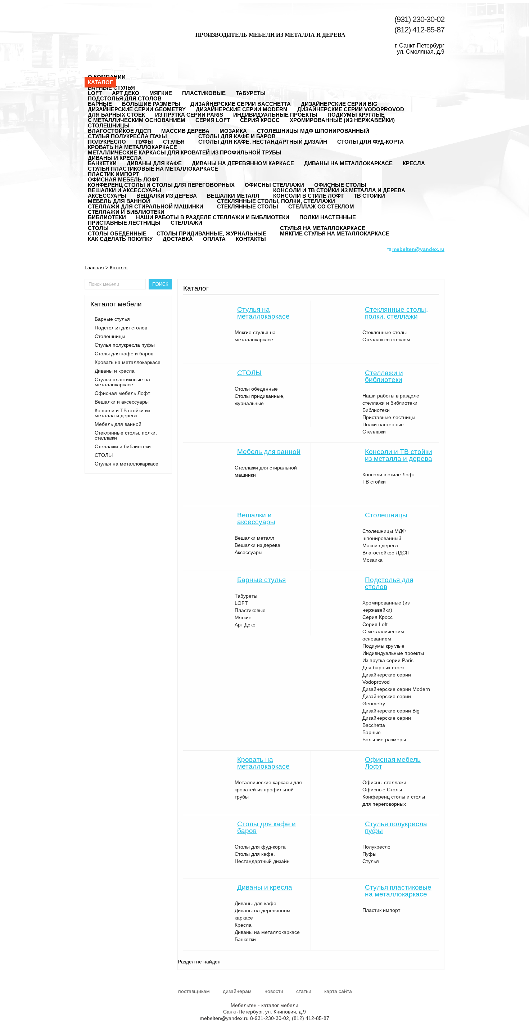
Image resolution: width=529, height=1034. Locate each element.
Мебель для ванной (119, 201)
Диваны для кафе (255, 903)
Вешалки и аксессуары (124, 190)
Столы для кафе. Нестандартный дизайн (262, 142)
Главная (94, 267)
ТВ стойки (369, 196)
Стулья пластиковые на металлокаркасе (153, 169)
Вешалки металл (254, 538)
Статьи (303, 991)
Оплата (214, 239)
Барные (371, 732)
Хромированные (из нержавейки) (342, 120)
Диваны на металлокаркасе (348, 163)
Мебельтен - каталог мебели (120, 26)
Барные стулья (111, 88)
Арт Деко (245, 625)
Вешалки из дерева (166, 196)
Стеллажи (186, 223)
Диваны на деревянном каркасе (243, 163)
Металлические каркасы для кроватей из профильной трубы (184, 152)
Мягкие (243, 617)
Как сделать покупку (120, 239)
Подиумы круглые (383, 646)
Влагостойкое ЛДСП (386, 553)
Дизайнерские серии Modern (396, 689)
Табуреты (251, 93)
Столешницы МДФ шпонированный (313, 131)
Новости (273, 991)
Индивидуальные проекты (393, 653)
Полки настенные (327, 217)
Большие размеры (384, 739)
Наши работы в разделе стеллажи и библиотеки (212, 217)
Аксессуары (248, 552)
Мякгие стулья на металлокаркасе (334, 233)
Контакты (251, 239)
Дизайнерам (237, 991)
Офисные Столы (382, 789)
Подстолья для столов (125, 98)
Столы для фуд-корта (370, 142)
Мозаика (372, 560)
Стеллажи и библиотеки (126, 212)
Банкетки (245, 939)
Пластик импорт (381, 910)
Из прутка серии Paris (189, 115)
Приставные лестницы (124, 223)
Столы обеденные (256, 389)
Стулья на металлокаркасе (322, 228)
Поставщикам (194, 991)
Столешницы (109, 125)
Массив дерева (185, 131)
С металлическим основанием (136, 120)
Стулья (370, 861)
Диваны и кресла (115, 158)
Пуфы (369, 854)
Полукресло (376, 847)
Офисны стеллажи (384, 782)
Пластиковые (204, 93)
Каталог (100, 82)
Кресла (414, 163)
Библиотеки (376, 410)
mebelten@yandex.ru (224, 1018)
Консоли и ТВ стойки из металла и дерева (339, 190)
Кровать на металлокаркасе (132, 147)
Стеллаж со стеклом (321, 206)
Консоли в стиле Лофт (388, 474)
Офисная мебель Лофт (123, 179)
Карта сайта (338, 991)
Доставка (178, 239)
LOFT (241, 603)
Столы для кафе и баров (237, 136)
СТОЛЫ (98, 228)
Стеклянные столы (247, 206)
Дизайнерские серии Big (391, 711)
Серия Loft (212, 120)
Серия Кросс (260, 120)
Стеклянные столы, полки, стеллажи (276, 201)
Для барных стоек (383, 667)
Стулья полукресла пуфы (127, 136)
